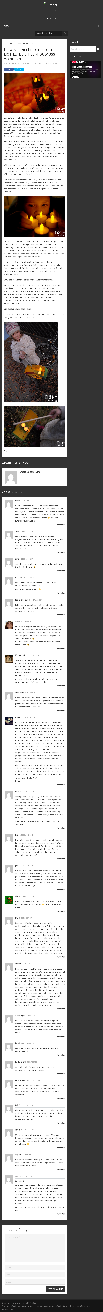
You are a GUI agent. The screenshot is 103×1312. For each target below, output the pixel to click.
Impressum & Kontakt (80, 1306)
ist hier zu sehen (29, 317)
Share (9, 69)
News (55, 63)
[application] (85, 69)
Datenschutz (7, 1309)
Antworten (61, 524)
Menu (6, 26)
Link (6, 451)
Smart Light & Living (14, 63)
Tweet (20, 69)
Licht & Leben (47, 63)
